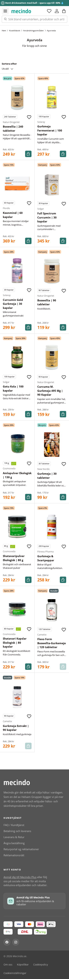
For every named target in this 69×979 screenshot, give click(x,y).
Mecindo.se (19, 956)
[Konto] (56, 11)
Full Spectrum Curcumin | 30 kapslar (47, 217)
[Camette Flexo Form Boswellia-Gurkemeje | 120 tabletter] (51, 609)
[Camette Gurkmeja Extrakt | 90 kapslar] (17, 696)
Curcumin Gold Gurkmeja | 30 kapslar (13, 304)
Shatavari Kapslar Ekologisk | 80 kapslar (15, 642)
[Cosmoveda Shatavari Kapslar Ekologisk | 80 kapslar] (17, 609)
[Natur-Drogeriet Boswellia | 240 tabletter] (17, 97)
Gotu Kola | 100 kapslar (13, 388)
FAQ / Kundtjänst (14, 825)
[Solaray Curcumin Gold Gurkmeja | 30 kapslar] (17, 270)
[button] (64, 11)
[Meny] (5, 11)
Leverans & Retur (14, 837)
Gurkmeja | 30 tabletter (47, 475)
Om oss (8, 964)
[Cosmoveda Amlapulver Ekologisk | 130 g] (17, 443)
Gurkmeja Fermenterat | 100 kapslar (49, 130)
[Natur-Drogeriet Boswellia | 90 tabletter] (51, 271)
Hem (4, 30)
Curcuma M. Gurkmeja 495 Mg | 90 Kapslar (50, 390)
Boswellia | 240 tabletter (13, 128)
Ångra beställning (14, 843)
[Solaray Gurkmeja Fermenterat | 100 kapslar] (51, 97)
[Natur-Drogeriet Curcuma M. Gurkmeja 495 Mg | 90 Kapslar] (51, 357)
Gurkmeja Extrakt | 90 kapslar (16, 728)
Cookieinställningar (15, 973)
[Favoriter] (49, 11)
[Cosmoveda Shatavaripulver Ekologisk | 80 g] (17, 526)
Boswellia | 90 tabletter (46, 302)
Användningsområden (33, 30)
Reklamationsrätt (14, 855)
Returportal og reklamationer (21, 849)
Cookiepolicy (40, 964)
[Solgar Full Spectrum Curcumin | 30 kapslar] (51, 184)
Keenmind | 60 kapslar (13, 215)
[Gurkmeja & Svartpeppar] (51, 526)
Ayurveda (51, 30)
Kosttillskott (14, 30)
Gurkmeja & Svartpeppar (45, 558)
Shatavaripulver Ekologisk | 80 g (14, 558)
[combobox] (34, 19)
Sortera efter (9, 63)
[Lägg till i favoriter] (29, 117)
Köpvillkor (23, 964)
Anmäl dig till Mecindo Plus (20, 877)
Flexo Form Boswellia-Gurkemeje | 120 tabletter (51, 643)
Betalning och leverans (17, 831)
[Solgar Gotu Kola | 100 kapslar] (17, 357)
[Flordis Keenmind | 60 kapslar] (17, 183)
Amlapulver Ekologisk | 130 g (17, 475)
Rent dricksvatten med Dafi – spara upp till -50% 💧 (34, 2)
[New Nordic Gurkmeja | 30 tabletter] (51, 444)
